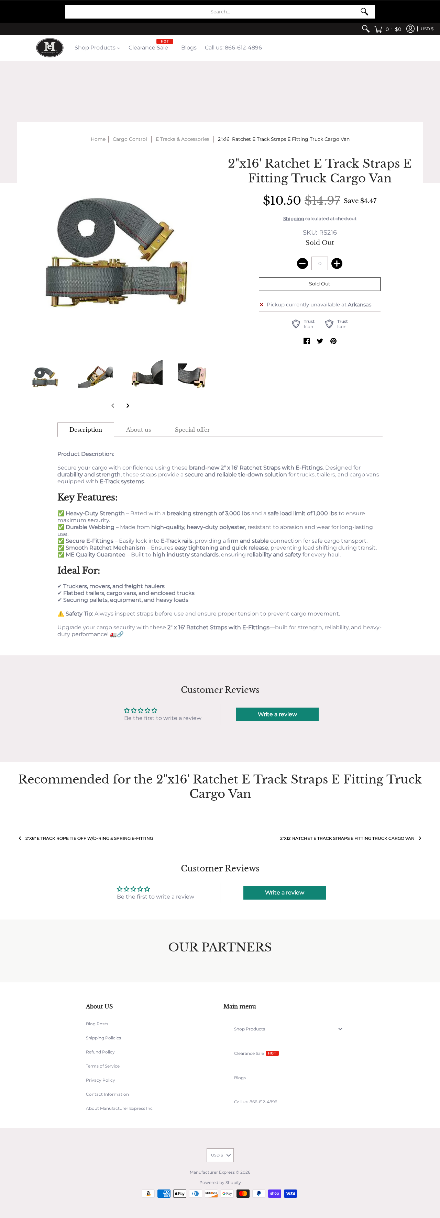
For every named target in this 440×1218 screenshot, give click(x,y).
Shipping (293, 218)
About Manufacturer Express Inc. (120, 1108)
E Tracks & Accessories (182, 139)
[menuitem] (366, 29)
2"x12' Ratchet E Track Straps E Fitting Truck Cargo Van (347, 838)
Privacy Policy (100, 1080)
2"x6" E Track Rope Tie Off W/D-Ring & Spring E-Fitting (89, 838)
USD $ (427, 28)
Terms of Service (103, 1066)
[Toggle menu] (342, 1029)
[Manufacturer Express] (50, 48)
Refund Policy (100, 1052)
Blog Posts (97, 1023)
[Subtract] (302, 263)
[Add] (336, 263)
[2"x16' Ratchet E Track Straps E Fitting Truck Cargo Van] (95, 377)
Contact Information (107, 1094)
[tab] (85, 429)
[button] (387, 29)
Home (98, 139)
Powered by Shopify (220, 1182)
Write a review (277, 714)
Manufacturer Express (212, 1172)
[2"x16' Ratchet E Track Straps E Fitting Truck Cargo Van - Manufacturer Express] (45, 377)
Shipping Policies (103, 1037)
